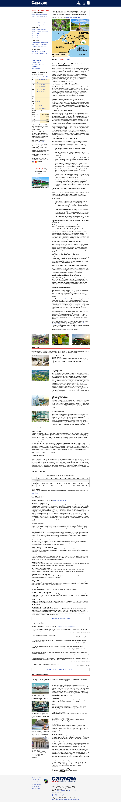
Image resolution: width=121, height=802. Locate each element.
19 (37, 87)
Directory (66, 799)
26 (48, 80)
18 (39, 94)
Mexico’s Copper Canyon (39, 29)
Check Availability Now (38, 58)
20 (43, 80)
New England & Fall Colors (39, 46)
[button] (35, 80)
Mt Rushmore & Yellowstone (39, 44)
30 (37, 82)
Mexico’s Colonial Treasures (39, 34)
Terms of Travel (36, 62)
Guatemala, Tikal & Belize (39, 23)
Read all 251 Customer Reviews (66, 626)
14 (37, 106)
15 (48, 84)
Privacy (61, 799)
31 (35, 103)
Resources (76, 799)
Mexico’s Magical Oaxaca (39, 36)
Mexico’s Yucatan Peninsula (39, 38)
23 (41, 87)
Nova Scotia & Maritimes (38, 51)
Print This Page (36, 68)
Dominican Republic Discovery (40, 25)
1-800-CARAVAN (60, 790)
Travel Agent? (35, 66)
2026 (62, 59)
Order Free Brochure (37, 60)
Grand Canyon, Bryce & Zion (40, 42)
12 (39, 80)
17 (35, 87)
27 (45, 87)
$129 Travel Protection (38, 64)
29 (45, 91)
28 (35, 82)
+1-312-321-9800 (72, 790)
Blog (70, 799)
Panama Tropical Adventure (39, 16)
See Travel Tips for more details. (41, 468)
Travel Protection (36, 784)
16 (41, 80)
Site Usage (55, 799)
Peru (33, 19)
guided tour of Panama (63, 298)
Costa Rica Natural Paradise (39, 14)
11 (45, 84)
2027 (68, 59)
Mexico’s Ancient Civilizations (40, 31)
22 (45, 80)
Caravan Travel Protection (39, 594)
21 (39, 87)
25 (43, 87)
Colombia (34, 21)
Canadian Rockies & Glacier (39, 53)
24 (46, 80)
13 (46, 84)
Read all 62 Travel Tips (59, 500)
